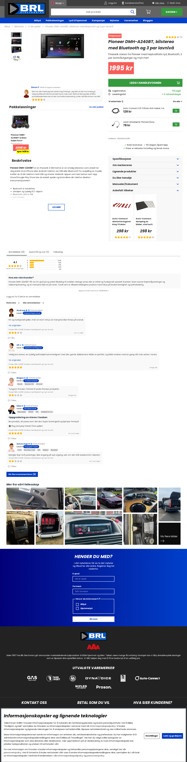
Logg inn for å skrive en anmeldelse (23, 296)
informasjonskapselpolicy (103, 726)
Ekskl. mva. (175, 3)
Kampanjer (98, 20)
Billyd (37, 20)
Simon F (35, 87)
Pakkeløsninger (55, 20)
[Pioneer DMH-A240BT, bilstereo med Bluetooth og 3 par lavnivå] (16, 34)
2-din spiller (34, 26)
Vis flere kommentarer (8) (22, 474)
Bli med (93, 619)
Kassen (170, 12)
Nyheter (114, 20)
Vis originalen (15, 325)
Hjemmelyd (86, 608)
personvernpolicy (12, 752)
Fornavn (77, 586)
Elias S (20, 406)
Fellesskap (58, 252)
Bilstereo (19, 26)
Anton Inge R (23, 443)
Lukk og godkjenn (172, 735)
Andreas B (22, 310)
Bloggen (148, 20)
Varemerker (131, 20)
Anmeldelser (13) (17, 252)
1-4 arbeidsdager (171, 94)
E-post (76, 573)
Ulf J (19, 345)
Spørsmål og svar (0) (39, 252)
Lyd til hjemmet (78, 20)
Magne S (21, 378)
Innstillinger (152, 735)
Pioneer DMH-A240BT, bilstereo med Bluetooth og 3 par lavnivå (79, 26)
